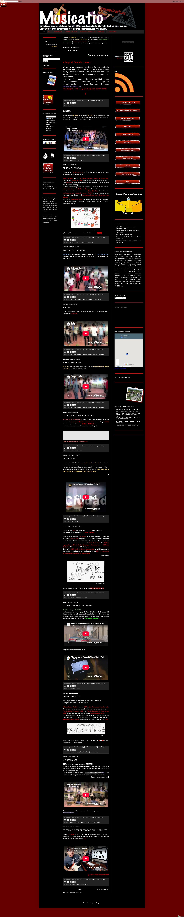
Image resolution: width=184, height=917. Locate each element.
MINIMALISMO (70, 760)
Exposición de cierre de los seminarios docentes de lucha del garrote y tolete (128, 410)
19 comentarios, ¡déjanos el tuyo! (95, 155)
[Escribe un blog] (70, 103)
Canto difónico (119, 258)
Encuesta (138, 262)
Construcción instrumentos (133, 260)
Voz (122, 286)
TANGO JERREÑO (72, 362)
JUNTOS (67, 111)
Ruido (135, 277)
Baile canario (77, 299)
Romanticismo (78, 450)
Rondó (131, 277)
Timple (137, 281)
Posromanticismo (129, 273)
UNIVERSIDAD (111, 32)
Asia (125, 254)
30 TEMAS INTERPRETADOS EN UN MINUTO (85, 830)
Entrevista (118, 264)
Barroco (123, 256)
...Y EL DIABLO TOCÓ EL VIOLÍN (78, 415)
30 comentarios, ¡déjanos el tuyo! (95, 349)
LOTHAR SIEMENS (72, 526)
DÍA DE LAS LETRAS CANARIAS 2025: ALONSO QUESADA (128, 418)
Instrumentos (80, 884)
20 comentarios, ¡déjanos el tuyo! (95, 237)
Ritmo (139, 275)
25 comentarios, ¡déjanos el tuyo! (95, 100)
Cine (133, 258)
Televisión (132, 281)
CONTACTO (58, 32)
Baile (71, 299)
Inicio (79, 889)
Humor (139, 264)
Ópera (77, 752)
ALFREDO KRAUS (72, 696)
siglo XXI (125, 279)
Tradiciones (101, 354)
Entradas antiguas (102, 889)
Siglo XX (78, 242)
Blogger (98, 903)
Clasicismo (138, 258)
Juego (119, 270)
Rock (117, 278)
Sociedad (132, 280)
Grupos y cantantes (129, 264)
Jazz (140, 268)
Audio (129, 254)
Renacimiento (133, 275)
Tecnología (125, 281)
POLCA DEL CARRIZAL (74, 250)
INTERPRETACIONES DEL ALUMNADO (92, 32)
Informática (121, 266)
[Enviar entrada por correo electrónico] (65, 103)
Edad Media (131, 262)
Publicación (138, 273)
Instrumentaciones (75, 160)
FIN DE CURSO (70, 51)
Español (50, 118)
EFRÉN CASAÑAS (72, 168)
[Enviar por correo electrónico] (68, 103)
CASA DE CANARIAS (70, 32)
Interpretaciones (92, 299)
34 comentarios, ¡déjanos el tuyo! (95, 294)
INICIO (43, 32)
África (116, 254)
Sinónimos (51, 120)
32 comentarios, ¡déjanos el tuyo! (95, 592)
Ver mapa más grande (120, 368)
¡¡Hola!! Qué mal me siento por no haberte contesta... (126, 227)
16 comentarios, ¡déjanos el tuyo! (95, 747)
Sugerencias (118, 281)
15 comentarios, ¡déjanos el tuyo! (95, 446)
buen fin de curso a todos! (124, 234)
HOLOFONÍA (69, 459)
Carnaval (126, 258)
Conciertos (120, 260)
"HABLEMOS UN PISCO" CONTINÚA (127, 425)
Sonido (72, 521)
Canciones (73, 688)
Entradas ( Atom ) (76, 892)
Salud (139, 277)
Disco (124, 262)
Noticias (72, 105)
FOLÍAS (66, 307)
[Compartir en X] (73, 103)
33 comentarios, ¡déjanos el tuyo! (95, 402)
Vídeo (82, 160)
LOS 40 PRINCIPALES (49, 188)
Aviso (132, 254)
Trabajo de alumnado (87, 242)
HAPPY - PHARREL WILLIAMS (77, 606)
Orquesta (119, 273)
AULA (49, 32)
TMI (140, 281)
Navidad (125, 272)
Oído (136, 272)
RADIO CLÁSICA (48, 186)
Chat (130, 258)
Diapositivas (118, 262)
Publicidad (118, 275)
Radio (71, 450)
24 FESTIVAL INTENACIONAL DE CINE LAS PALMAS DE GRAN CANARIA (128, 414)
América (121, 254)
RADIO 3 (45, 184)
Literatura (127, 270)
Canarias (72, 242)
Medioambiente (136, 270)
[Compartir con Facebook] (75, 103)
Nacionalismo (119, 272)
